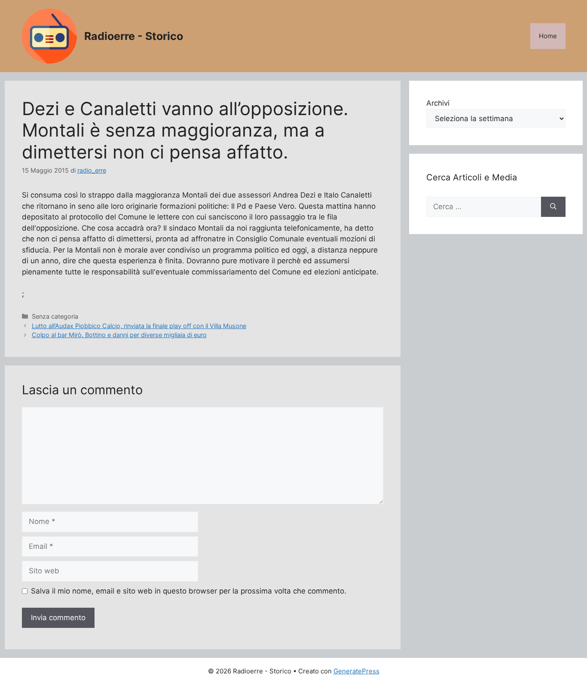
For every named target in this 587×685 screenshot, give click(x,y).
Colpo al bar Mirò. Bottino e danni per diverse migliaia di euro (119, 334)
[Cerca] (553, 207)
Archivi (437, 103)
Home (548, 36)
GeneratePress (356, 671)
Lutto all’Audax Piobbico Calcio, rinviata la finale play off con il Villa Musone (139, 325)
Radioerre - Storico (133, 36)
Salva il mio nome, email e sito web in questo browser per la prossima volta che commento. (188, 591)
